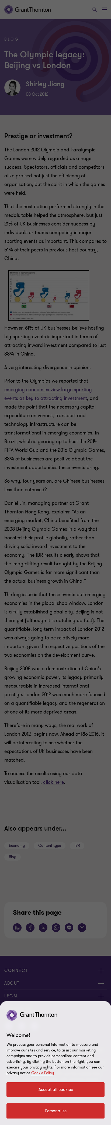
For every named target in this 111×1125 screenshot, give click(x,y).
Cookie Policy (42, 1073)
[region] (55, 1063)
